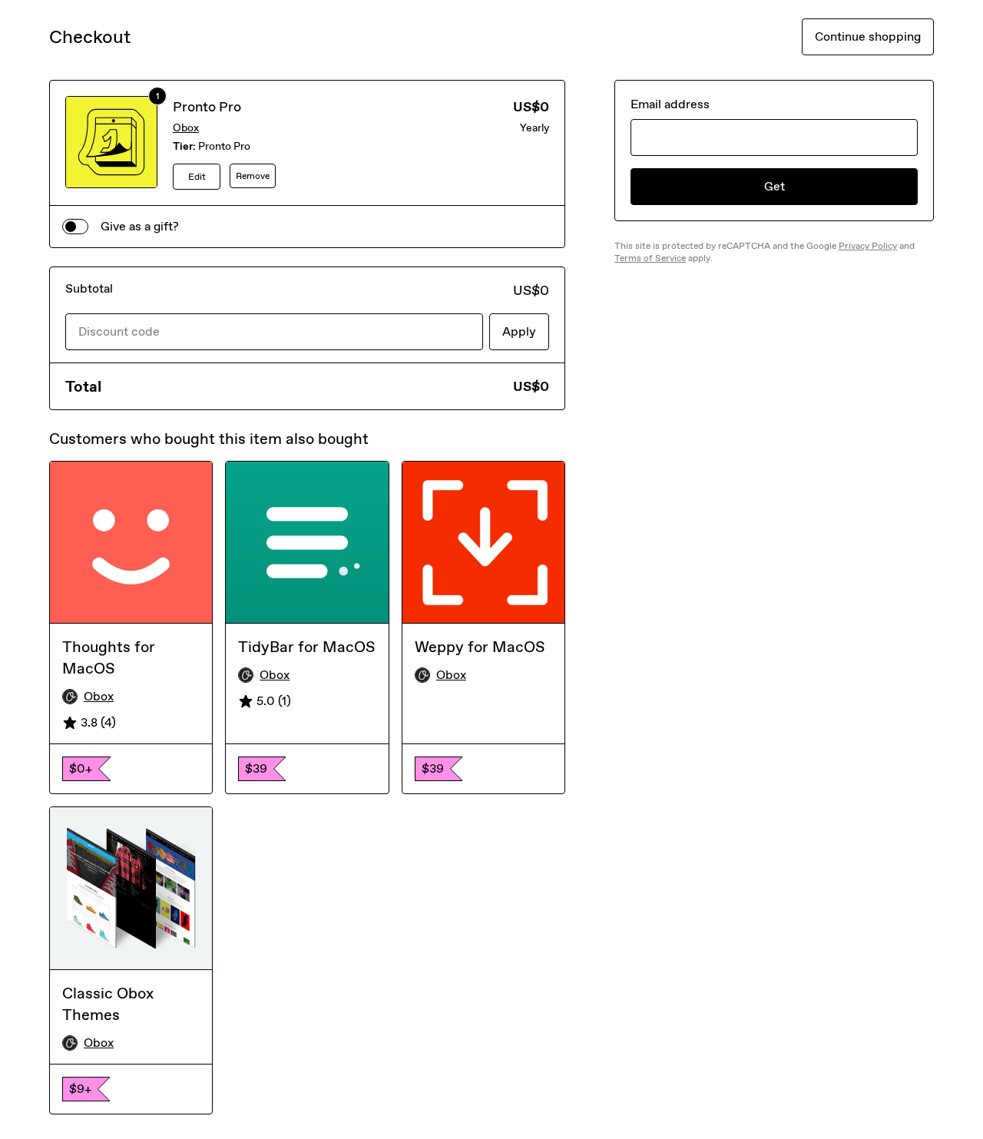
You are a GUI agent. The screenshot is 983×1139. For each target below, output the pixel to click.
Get (774, 186)
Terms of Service (650, 258)
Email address (670, 104)
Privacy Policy (868, 245)
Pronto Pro (207, 106)
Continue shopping (868, 36)
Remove (253, 176)
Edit (197, 176)
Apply (519, 331)
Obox (186, 127)
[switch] (75, 226)
